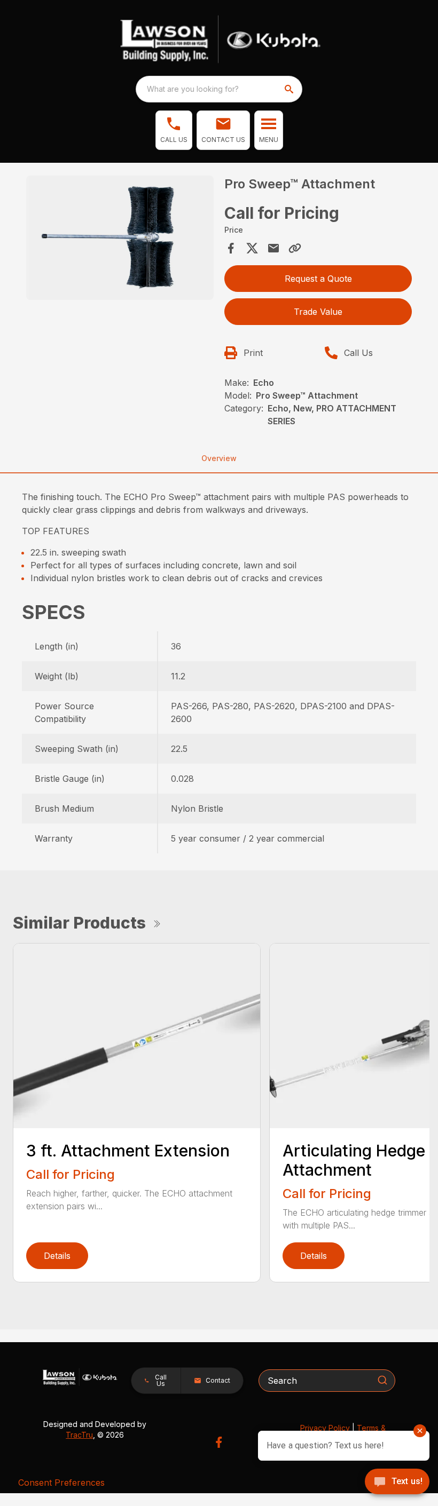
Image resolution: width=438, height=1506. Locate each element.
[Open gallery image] (120, 238)
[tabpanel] (120, 239)
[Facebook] (218, 1442)
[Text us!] (397, 1482)
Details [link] (57, 1255)
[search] (290, 89)
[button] (173, 130)
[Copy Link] (294, 248)
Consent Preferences (61, 1482)
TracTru (79, 1434)
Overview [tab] (219, 458)
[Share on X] (252, 248)
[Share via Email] (273, 248)
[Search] (382, 1380)
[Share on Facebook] (230, 248)
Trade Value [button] (318, 311)
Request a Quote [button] (318, 278)
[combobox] (219, 89)
